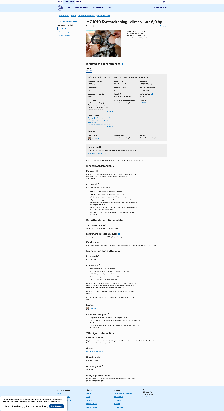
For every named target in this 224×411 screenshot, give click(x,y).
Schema (88, 393)
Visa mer (110, 111)
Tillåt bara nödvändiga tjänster (36, 406)
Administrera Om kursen (159, 26)
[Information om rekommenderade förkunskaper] (119, 234)
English (164, 7)
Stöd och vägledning (63, 396)
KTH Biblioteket (119, 407)
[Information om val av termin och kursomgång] (123, 64)
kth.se (60, 2)
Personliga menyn (91, 403)
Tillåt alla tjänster (56, 406)
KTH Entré (117, 403)
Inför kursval (62, 28)
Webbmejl (89, 400)
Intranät (78, 2)
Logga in (163, 2)
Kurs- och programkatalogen (86, 15)
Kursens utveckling (64, 35)
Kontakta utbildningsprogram (123, 393)
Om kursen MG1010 (103, 15)
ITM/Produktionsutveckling (94, 351)
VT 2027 (89, 71)
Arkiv (60, 39)
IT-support (117, 400)
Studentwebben (69, 2)
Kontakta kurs (118, 396)
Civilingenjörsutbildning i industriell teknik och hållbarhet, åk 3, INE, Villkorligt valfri (99, 120)
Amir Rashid (95, 138)
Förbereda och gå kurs (65, 32)
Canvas (88, 396)
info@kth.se (146, 396)
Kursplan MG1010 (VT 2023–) (99, 154)
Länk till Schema (145, 103)
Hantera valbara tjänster (13, 406)
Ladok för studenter (92, 407)
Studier (73, 15)
